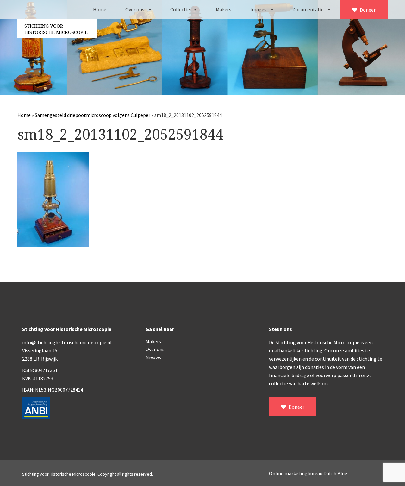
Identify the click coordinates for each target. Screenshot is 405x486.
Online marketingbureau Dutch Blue (308, 473)
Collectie (180, 9)
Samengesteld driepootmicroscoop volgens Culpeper (92, 115)
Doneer (367, 10)
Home (99, 9)
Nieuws (153, 357)
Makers (223, 9)
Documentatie (308, 9)
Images (258, 9)
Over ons (135, 9)
